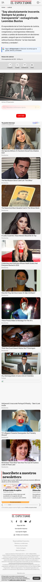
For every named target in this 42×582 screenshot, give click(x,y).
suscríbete (15, 498)
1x (38, 121)
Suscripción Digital (21, 532)
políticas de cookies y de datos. (17, 580)
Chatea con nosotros (22, 535)
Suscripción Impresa (21, 528)
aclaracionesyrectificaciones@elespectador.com (21, 563)
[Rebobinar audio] (32, 121)
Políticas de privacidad (21, 545)
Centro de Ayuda (21, 548)
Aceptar (36, 578)
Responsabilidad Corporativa (21, 541)
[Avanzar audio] (35, 121)
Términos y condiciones (21, 543)
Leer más (21, 116)
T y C (18, 507)
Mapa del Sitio (21, 525)
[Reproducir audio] (4, 118)
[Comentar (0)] (24, 65)
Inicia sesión (7, 498)
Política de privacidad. (31, 507)
